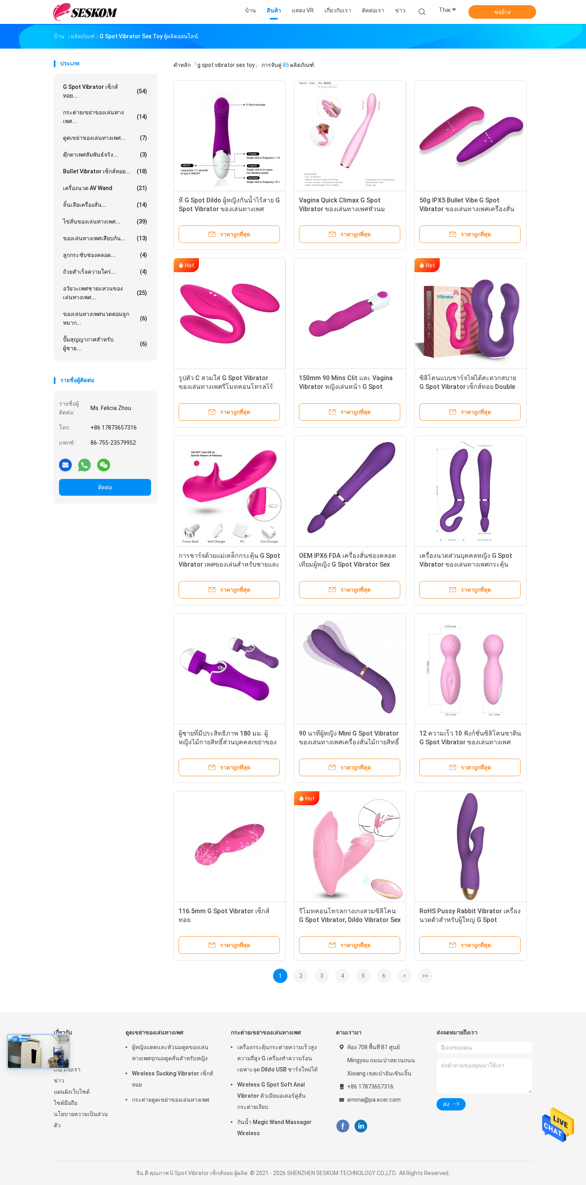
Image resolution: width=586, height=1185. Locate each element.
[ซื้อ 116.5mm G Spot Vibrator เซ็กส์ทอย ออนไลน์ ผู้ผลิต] (229, 847)
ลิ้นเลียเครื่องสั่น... (105, 205)
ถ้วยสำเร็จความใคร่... (105, 272)
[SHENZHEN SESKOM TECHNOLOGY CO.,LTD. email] (65, 464)
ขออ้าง (502, 12)
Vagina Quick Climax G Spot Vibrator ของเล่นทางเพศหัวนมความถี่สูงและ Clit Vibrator (342, 209)
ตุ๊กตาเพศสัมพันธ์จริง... (105, 154)
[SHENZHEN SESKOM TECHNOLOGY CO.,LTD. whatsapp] (84, 464)
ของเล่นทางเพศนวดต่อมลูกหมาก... (105, 318)
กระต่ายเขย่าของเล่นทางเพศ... (105, 116)
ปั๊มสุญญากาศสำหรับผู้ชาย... (105, 343)
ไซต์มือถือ (65, 1103)
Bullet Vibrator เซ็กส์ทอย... (105, 171)
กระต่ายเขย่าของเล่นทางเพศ (266, 1032)
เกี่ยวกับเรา (67, 1069)
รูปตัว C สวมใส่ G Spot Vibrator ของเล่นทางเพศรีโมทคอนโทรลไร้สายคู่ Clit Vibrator (226, 386)
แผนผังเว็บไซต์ (72, 1092)
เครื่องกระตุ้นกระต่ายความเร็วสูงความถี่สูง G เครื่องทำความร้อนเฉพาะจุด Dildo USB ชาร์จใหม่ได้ (277, 1058)
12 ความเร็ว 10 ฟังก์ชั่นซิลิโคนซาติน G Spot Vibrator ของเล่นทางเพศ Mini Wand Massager (470, 742)
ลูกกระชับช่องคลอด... (105, 255)
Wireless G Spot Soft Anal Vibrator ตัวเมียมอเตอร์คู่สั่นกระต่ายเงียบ (271, 1095)
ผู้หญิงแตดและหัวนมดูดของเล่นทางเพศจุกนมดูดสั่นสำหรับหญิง (170, 1052)
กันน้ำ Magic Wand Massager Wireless (274, 1127)
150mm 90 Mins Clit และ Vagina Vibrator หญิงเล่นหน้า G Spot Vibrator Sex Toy (346, 386)
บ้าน (59, 1047)
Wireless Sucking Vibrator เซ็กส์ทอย (172, 1079)
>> (425, 976)
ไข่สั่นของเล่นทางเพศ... (105, 221)
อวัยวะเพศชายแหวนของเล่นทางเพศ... (105, 292)
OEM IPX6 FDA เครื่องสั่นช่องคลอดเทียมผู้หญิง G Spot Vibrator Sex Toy (347, 564)
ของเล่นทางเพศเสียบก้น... (105, 238)
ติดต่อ (105, 487)
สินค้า (61, 1058)
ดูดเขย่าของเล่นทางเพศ (154, 1032)
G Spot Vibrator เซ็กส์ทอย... (105, 91)
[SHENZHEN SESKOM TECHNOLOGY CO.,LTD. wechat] (103, 464)
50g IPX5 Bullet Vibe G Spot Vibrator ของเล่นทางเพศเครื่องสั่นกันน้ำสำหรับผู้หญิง (466, 209)
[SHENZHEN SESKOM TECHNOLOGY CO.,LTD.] (85, 12)
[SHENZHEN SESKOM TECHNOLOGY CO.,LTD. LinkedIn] (361, 1126)
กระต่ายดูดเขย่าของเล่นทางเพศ (170, 1100)
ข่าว (59, 1080)
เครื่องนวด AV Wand (105, 188)
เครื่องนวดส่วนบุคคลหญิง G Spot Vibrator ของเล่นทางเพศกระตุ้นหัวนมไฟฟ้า (465, 564)
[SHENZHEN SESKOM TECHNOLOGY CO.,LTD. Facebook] (342, 1126)
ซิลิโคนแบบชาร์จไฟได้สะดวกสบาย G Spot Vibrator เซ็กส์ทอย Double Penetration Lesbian (467, 386)
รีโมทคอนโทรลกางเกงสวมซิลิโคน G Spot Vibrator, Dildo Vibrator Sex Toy (350, 919)
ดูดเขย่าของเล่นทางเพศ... (105, 138)
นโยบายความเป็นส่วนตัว (81, 1119)
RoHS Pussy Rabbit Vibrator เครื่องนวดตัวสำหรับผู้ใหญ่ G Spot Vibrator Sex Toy (470, 919)
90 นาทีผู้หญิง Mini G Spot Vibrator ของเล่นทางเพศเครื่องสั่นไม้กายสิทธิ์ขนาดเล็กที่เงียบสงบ (349, 742)
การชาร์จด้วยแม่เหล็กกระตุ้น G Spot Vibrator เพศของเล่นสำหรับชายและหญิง (229, 564)
